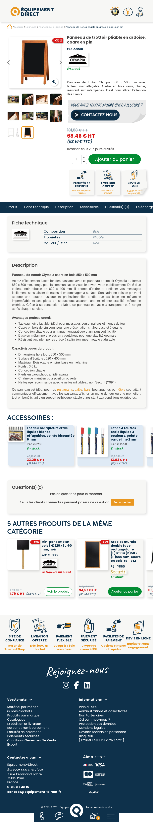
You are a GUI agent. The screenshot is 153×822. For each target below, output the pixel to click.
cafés (78, 389)
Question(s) (117, 207)
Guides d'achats (19, 711)
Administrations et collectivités (103, 711)
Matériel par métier (22, 707)
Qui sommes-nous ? (94, 719)
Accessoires (89, 207)
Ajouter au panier (114, 159)
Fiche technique (36, 207)
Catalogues (16, 719)
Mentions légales (92, 728)
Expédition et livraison (24, 724)
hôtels (121, 389)
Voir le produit (58, 591)
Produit (12, 207)
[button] (128, 12)
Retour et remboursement (28, 728)
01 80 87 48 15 (18, 787)
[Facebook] (76, 685)
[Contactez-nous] (42, 816)
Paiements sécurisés (23, 736)
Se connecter (122, 502)
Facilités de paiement (24, 732)
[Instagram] (66, 685)
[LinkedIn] (87, 685)
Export (12, 745)
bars (87, 389)
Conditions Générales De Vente (31, 740)
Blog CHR (86, 736)
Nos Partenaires (91, 715)
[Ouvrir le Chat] (59, 816)
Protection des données (97, 724)
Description (64, 207)
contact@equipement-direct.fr (34, 791)
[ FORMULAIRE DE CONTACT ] (101, 740)
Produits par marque (23, 715)
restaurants (65, 389)
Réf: (70, 49)
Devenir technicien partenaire (102, 732)
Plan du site (88, 707)
